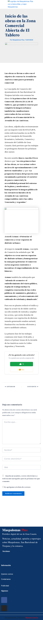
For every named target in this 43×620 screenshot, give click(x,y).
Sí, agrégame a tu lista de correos (17, 487)
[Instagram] (4, 608)
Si (23, 364)
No (23, 370)
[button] (2, 4)
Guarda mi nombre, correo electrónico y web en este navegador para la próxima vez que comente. (21, 478)
